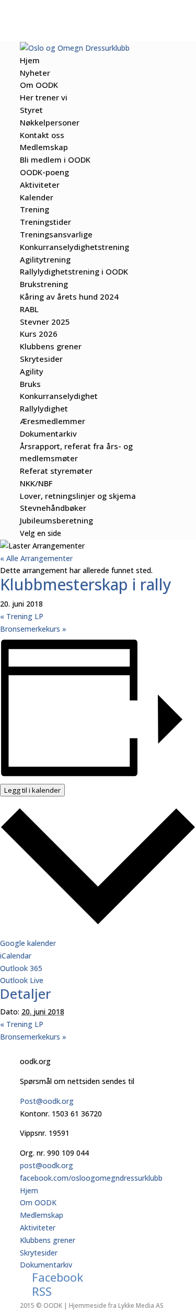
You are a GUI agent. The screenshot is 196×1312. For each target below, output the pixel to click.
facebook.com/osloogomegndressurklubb (91, 1178)
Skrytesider (41, 358)
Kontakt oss (42, 135)
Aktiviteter (40, 184)
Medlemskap (44, 147)
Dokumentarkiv (48, 433)
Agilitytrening (45, 259)
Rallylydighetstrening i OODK (74, 271)
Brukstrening (44, 284)
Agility (31, 371)
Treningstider (45, 221)
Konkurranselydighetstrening (74, 247)
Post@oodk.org (47, 1101)
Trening (34, 209)
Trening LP (21, 616)
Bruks (30, 384)
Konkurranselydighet (59, 396)
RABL (29, 309)
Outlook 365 (21, 968)
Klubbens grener (51, 346)
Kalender (36, 197)
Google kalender (28, 943)
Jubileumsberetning (56, 520)
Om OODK (39, 84)
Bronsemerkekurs (33, 629)
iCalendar (15, 956)
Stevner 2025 (45, 321)
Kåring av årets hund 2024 (69, 296)
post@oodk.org (46, 1165)
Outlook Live (21, 980)
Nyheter (35, 72)
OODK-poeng (44, 172)
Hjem (30, 60)
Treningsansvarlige (56, 234)
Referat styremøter (56, 470)
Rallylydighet (44, 408)
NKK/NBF (36, 483)
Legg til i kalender (32, 790)
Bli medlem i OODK (55, 159)
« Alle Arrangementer (36, 558)
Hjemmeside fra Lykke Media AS (116, 1305)
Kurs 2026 (38, 333)
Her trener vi (43, 97)
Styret (31, 110)
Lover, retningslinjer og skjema (78, 495)
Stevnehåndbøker (53, 508)
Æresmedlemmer (52, 421)
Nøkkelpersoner (49, 122)
